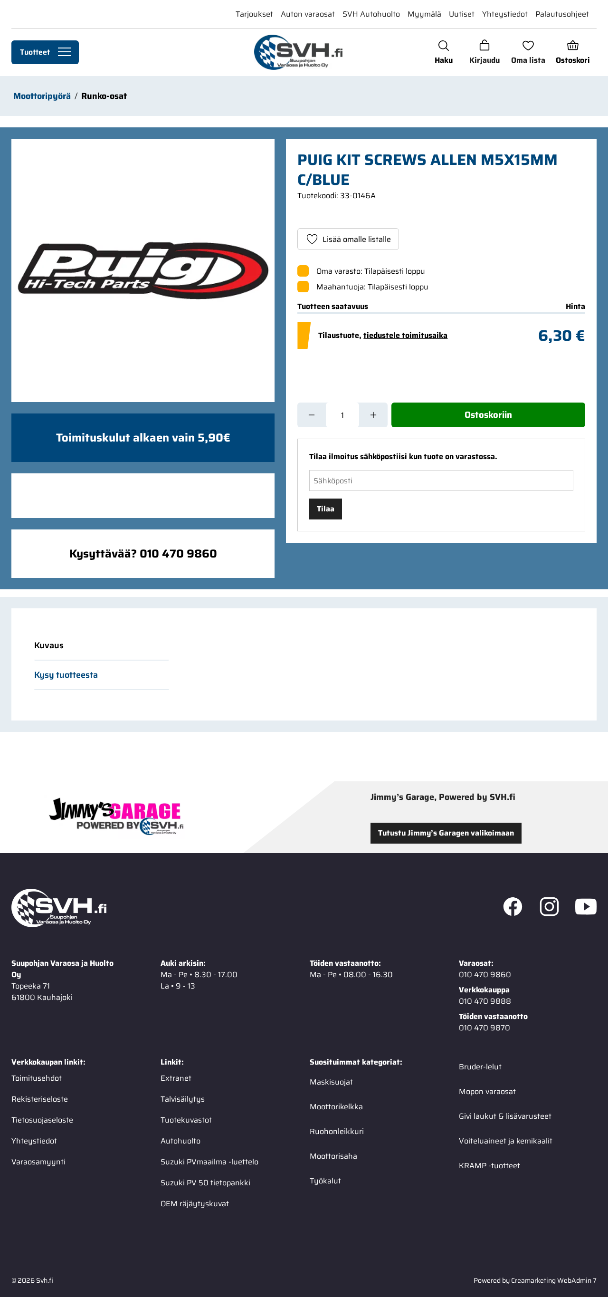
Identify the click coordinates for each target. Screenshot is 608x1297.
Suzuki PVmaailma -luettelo (209, 1162)
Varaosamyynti (38, 1162)
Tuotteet (35, 52)
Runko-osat (104, 96)
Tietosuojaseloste (42, 1120)
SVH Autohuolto (371, 14)
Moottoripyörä (42, 96)
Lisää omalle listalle (357, 239)
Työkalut (325, 1181)
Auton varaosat (308, 14)
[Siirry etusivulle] (298, 52)
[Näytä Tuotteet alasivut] (64, 52)
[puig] (143, 270)
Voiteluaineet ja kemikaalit (505, 1141)
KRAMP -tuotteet (489, 1166)
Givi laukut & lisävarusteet (505, 1116)
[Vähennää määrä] (311, 415)
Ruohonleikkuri (337, 1131)
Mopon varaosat (487, 1091)
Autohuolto (180, 1141)
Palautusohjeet (562, 14)
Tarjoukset (254, 14)
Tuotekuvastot (186, 1120)
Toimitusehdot (36, 1078)
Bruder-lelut (480, 1067)
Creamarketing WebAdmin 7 (554, 1280)
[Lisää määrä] (373, 415)
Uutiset (462, 14)
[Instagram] (549, 908)
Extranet (176, 1078)
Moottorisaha (333, 1156)
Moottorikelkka (336, 1107)
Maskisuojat (331, 1082)
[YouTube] (586, 908)
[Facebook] (512, 908)
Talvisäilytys (183, 1099)
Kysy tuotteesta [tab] (66, 675)
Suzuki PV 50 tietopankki (205, 1183)
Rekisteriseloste (39, 1099)
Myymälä (424, 14)
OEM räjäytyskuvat (195, 1204)
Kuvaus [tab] (49, 645)
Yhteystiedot (505, 14)
